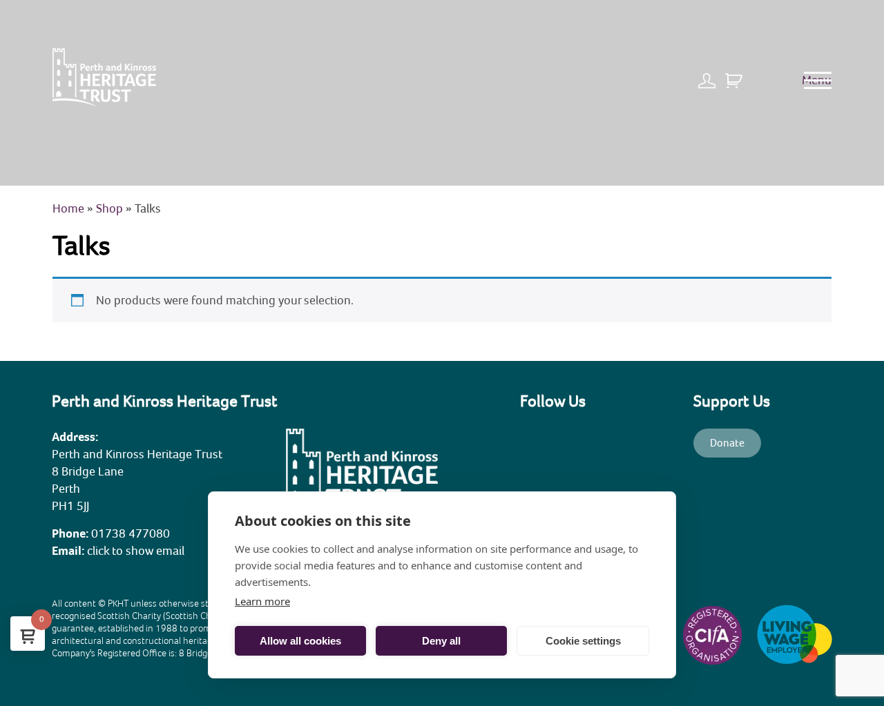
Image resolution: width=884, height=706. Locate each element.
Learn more (262, 601)
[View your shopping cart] (733, 75)
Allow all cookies (300, 641)
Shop (109, 208)
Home (68, 208)
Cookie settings (583, 641)
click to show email (135, 551)
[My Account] (710, 75)
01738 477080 (130, 533)
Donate (727, 443)
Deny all (441, 641)
